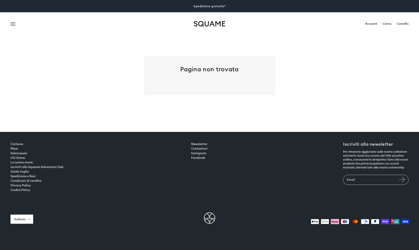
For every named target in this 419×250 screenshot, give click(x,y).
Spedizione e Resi (23, 176)
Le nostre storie (21, 162)
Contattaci (199, 148)
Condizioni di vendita (25, 181)
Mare (14, 148)
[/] (209, 23)
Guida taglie (19, 171)
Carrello (403, 24)
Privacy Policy (20, 185)
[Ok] (402, 182)
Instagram (198, 153)
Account (371, 24)
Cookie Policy (20, 190)
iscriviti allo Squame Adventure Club (37, 167)
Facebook (198, 158)
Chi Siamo (17, 158)
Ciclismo (16, 144)
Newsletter (199, 144)
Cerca (387, 24)
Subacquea (18, 153)
